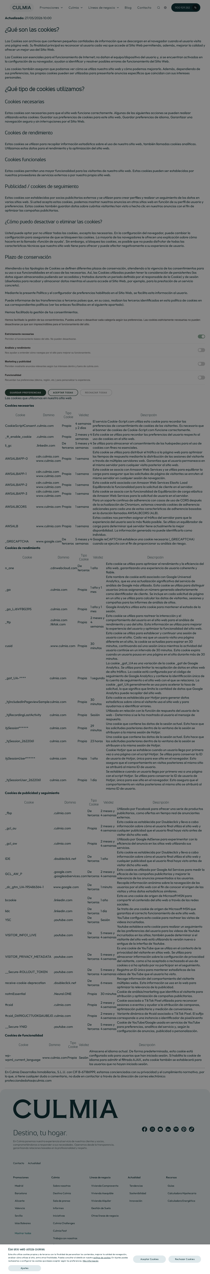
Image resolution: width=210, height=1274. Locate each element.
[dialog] (105, 1259)
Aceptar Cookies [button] (149, 1259)
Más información (91, 1261)
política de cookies (102, 1257)
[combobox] (206, 1248)
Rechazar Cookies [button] (185, 1259)
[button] (70, 1267)
